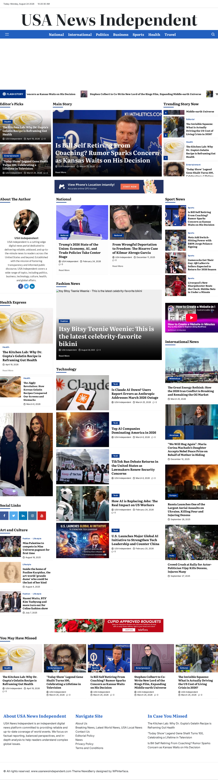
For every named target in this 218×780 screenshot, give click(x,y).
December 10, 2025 (180, 459)
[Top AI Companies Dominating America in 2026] (82, 429)
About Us (81, 723)
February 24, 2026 (92, 261)
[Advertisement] (109, 64)
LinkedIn (32, 286)
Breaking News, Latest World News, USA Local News (108, 727)
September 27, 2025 (180, 576)
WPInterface (120, 771)
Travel (170, 34)
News (79, 739)
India (171, 555)
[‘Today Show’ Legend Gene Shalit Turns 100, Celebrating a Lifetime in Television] (174, 172)
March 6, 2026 (33, 404)
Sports (138, 34)
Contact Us (82, 731)
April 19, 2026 (33, 139)
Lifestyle (37, 539)
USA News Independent (109, 19)
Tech (115, 384)
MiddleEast (174, 378)
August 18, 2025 (33, 557)
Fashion (27, 539)
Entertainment (11, 155)
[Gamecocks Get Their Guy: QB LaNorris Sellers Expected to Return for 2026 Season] (175, 262)
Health (154, 34)
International (80, 34)
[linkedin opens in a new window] (23, 515)
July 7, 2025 (31, 613)
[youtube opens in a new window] (41, 515)
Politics (102, 34)
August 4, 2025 (33, 587)
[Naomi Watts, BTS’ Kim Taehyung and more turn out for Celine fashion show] (10, 601)
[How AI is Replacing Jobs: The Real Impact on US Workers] (82, 503)
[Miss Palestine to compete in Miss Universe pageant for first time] (10, 546)
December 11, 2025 (146, 257)
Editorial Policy (85, 735)
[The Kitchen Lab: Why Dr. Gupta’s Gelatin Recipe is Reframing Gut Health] (174, 149)
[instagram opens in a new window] (32, 515)
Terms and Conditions (89, 748)
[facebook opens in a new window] (4, 515)
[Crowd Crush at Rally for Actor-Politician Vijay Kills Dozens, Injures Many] (191, 542)
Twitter (26, 286)
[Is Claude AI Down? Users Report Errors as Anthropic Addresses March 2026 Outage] (82, 392)
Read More (81, 172)
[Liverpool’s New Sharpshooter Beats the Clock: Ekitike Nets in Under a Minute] (175, 285)
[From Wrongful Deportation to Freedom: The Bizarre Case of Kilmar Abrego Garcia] (136, 222)
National (56, 34)
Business (120, 34)
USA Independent (13, 139)
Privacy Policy (84, 744)
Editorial (77, 137)
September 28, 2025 (180, 519)
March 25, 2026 (34, 173)
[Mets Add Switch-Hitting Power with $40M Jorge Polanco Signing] (175, 240)
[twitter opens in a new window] (13, 515)
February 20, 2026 (145, 549)
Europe (172, 495)
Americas (173, 435)
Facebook (20, 286)
